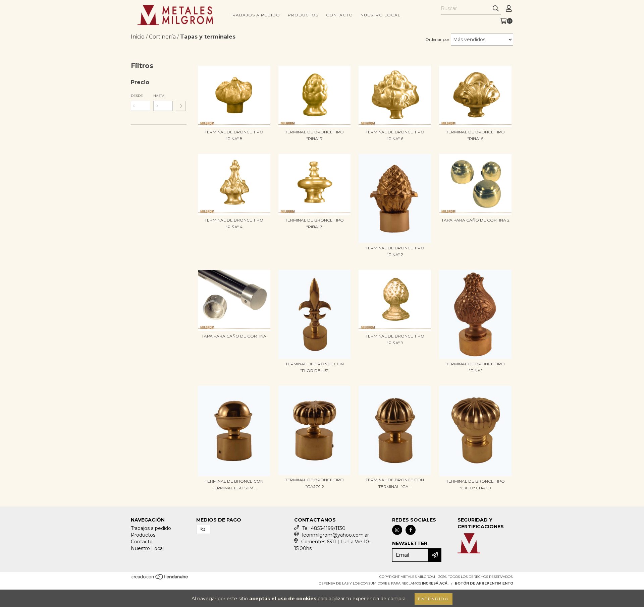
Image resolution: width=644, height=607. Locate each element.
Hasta (158, 96)
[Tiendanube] (160, 579)
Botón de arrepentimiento (484, 583)
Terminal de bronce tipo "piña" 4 (234, 223)
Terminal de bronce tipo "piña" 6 (395, 135)
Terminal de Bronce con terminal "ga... (395, 483)
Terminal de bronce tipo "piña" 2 (395, 251)
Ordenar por (437, 39)
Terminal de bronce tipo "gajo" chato (475, 484)
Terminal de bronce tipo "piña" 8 (234, 135)
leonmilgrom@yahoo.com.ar (335, 535)
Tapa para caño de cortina (234, 336)
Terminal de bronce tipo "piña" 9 (395, 339)
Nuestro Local (380, 14)
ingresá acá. (435, 583)
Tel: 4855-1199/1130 (323, 528)
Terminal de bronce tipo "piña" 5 (475, 135)
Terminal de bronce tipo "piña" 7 (314, 135)
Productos (303, 14)
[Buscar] (495, 9)
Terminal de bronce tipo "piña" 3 (314, 223)
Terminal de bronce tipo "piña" (475, 367)
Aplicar (181, 106)
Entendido (433, 598)
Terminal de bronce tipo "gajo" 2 (314, 483)
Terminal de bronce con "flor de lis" (314, 367)
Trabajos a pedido (255, 14)
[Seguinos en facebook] (411, 530)
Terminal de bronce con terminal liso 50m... (234, 484)
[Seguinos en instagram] (397, 530)
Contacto (339, 14)
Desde (137, 96)
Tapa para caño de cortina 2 (475, 220)
